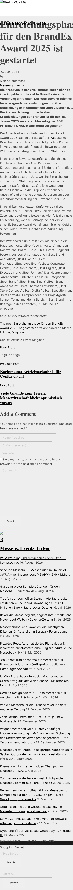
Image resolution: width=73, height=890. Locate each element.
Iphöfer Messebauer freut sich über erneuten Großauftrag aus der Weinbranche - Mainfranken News (34, 680)
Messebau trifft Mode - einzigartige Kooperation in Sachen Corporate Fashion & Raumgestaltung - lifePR (36, 754)
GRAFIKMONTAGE (23, 23)
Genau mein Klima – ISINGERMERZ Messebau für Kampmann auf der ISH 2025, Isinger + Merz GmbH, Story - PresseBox (34, 794)
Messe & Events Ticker (25, 548)
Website (56, 138)
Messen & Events (12, 85)
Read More (7, 347)
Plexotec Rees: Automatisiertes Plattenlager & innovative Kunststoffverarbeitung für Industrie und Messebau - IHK (36, 648)
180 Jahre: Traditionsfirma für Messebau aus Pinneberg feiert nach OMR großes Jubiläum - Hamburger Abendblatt (32, 664)
